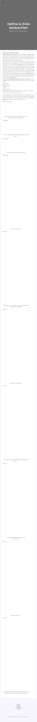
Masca (27, 71)
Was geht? (18, 704)
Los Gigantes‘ (26, 57)
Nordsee (29, 54)
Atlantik (33, 70)
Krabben (23, 54)
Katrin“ (22, 61)
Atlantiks (20, 64)
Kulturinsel (18, 706)
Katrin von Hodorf (7, 54)
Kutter (14, 54)
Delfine (9, 71)
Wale (5, 71)
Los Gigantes (28, 73)
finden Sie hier (13, 77)
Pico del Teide (19, 134)
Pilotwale (8, 94)
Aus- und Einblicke (18, 707)
